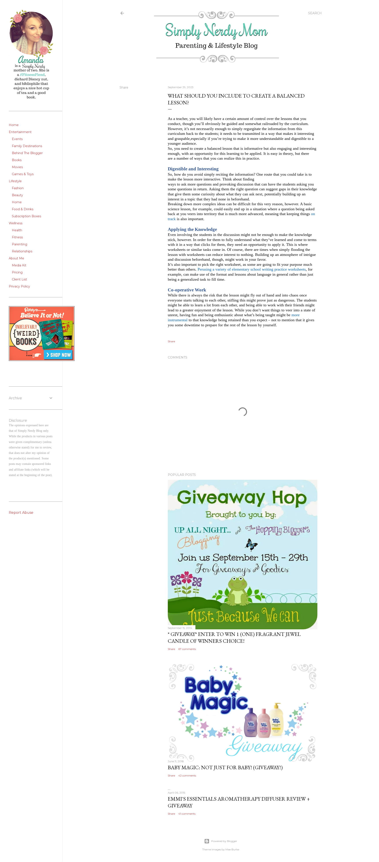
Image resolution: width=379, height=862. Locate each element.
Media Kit (19, 265)
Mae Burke (232, 849)
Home (14, 125)
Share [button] (124, 87)
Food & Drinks (22, 209)
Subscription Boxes (26, 216)
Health (17, 230)
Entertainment (20, 132)
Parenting (19, 244)
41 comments (186, 813)
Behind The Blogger (27, 153)
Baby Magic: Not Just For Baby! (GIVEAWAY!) (225, 767)
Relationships (22, 251)
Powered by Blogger (224, 841)
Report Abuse (21, 512)
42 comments (187, 775)
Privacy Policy (19, 286)
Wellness (15, 223)
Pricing (17, 272)
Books (16, 160)
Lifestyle (15, 181)
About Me (16, 258)
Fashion (18, 188)
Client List (19, 279)
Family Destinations (27, 146)
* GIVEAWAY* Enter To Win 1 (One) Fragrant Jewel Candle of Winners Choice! (234, 637)
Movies (17, 167)
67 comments (187, 649)
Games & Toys (23, 174)
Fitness (17, 237)
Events (17, 139)
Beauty (17, 195)
